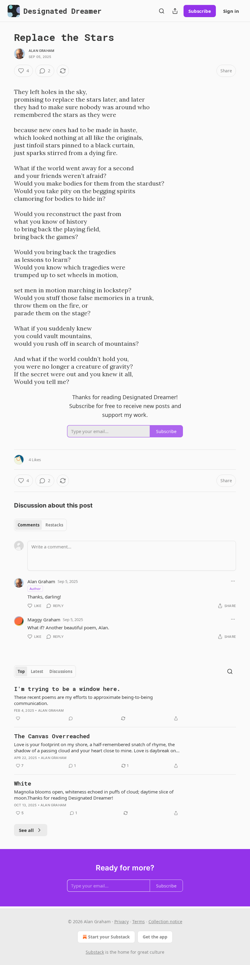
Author (35, 588)
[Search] (161, 11)
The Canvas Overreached (52, 736)
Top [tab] (21, 671)
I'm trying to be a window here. (67, 688)
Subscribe (199, 11)
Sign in (231, 11)
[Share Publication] (175, 11)
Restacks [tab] (54, 525)
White (22, 783)
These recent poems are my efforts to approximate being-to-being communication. (83, 700)
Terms (138, 921)
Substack (95, 952)
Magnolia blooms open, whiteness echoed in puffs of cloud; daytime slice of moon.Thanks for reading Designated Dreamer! (93, 795)
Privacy (121, 921)
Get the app (155, 937)
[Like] (18, 718)
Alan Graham (41, 51)
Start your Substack (109, 937)
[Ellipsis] (233, 581)
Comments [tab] (28, 525)
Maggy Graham (43, 619)
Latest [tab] (37, 671)
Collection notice (165, 921)
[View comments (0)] (71, 718)
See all (26, 830)
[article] (125, 703)
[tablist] (40, 525)
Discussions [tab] (60, 671)
